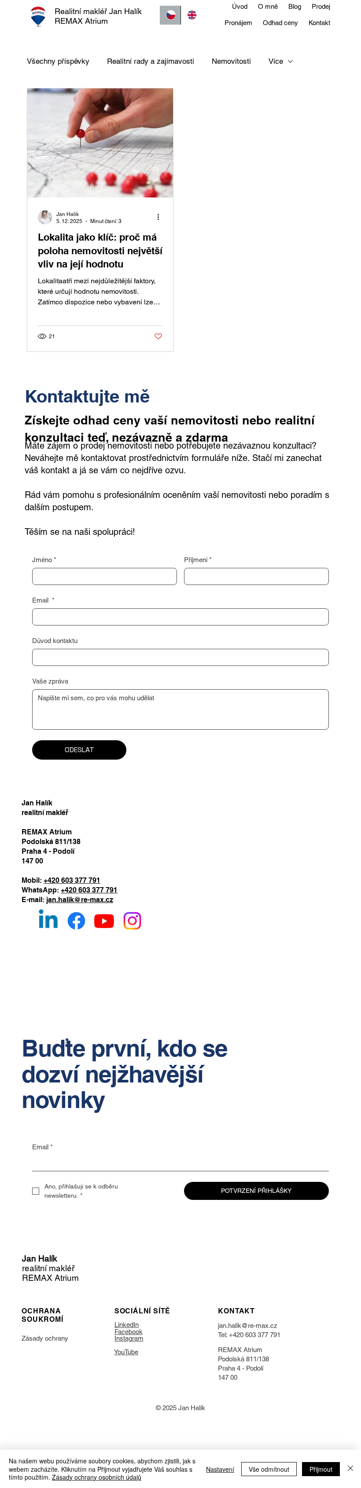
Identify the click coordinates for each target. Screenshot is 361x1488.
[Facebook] (76, 920)
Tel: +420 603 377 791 (249, 1334)
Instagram (129, 1338)
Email (43, 600)
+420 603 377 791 (72, 880)
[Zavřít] (350, 1469)
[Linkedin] (48, 920)
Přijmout (320, 1469)
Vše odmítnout (269, 1469)
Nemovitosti (231, 61)
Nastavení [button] (220, 1469)
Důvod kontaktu (54, 640)
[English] (190, 15)
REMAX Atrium (240, 1349)
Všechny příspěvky (58, 61)
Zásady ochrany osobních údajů (96, 1477)
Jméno (44, 559)
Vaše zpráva (50, 681)
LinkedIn (126, 1324)
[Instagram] (132, 920)
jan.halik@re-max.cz (79, 900)
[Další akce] (161, 217)
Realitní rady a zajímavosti (150, 61)
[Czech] (170, 15)
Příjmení (198, 559)
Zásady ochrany (45, 1338)
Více (276, 61)
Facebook (128, 1331)
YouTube (126, 1352)
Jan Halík (39, 1258)
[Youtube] (104, 920)
